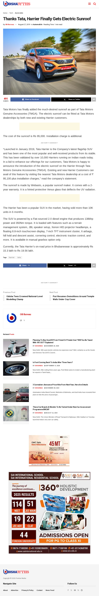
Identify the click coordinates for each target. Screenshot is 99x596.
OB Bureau (9, 24)
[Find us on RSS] (78, 590)
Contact (39, 590)
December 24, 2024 (52, 346)
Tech (11, 13)
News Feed (50, 590)
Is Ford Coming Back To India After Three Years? (53, 362)
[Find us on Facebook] (68, 590)
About (5, 590)
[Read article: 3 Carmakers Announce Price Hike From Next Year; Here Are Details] (16, 393)
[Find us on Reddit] (82, 590)
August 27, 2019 (24, 24)
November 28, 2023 (52, 388)
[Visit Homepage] (16, 3)
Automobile (19, 13)
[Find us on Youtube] (75, 590)
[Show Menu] (89, 4)
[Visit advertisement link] (49, 450)
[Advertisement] (49, 126)
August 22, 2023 (51, 413)
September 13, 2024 (52, 366)
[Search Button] (94, 4)
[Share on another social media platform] (94, 99)
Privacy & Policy (27, 590)
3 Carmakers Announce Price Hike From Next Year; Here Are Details (60, 385)
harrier (12, 257)
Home (5, 13)
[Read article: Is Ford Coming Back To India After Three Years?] (16, 370)
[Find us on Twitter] (71, 590)
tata (19, 257)
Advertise (14, 590)
